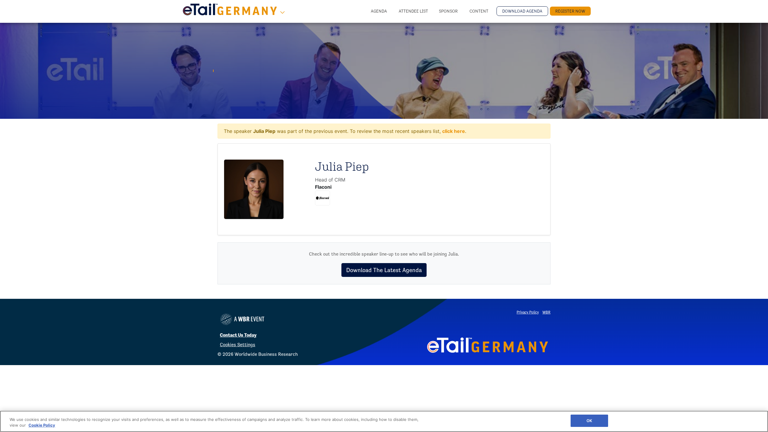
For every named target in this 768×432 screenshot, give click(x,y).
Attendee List (413, 11)
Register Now (570, 11)
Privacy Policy (528, 312)
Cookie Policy (41, 425)
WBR (546, 312)
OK (589, 420)
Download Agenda (522, 11)
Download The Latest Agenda (384, 270)
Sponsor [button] (449, 11)
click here (453, 131)
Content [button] (479, 11)
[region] (384, 421)
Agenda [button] (379, 11)
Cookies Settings (237, 344)
